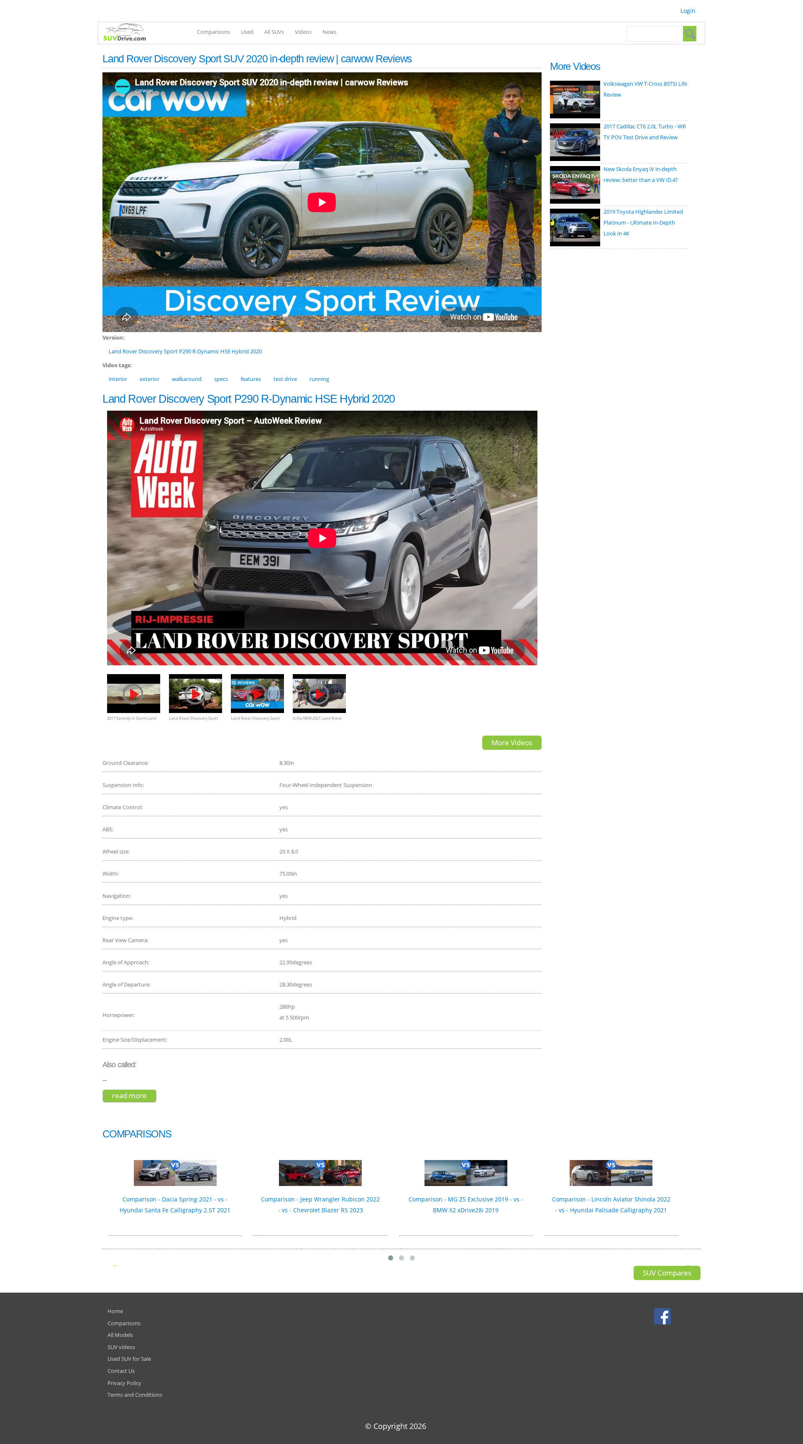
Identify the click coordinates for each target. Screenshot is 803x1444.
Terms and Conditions (134, 1394)
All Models (120, 1335)
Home (115, 1311)
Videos (303, 32)
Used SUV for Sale (129, 1358)
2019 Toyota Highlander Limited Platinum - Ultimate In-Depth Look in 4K (643, 222)
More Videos (511, 742)
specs (221, 379)
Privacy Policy (124, 1383)
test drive (285, 379)
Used (247, 32)
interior (118, 379)
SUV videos (121, 1347)
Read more (134, 1095)
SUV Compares (667, 1273)
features (250, 379)
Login (688, 11)
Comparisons (213, 32)
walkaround (187, 379)
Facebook (663, 1316)
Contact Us (121, 1371)
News (329, 32)
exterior (149, 379)
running (319, 379)
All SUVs (274, 32)
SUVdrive (128, 33)
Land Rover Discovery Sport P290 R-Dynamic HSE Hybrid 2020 (185, 351)
